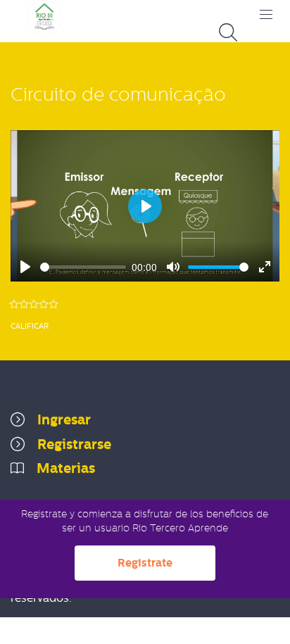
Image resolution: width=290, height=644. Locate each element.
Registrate (145, 562)
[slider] (83, 267)
